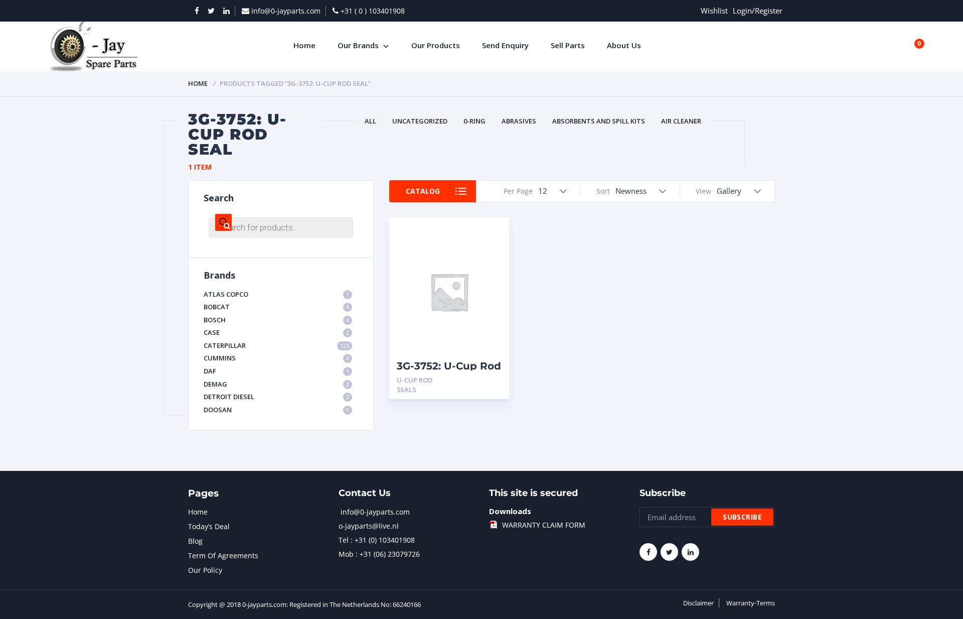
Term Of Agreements (223, 555)
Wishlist (714, 11)
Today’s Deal (209, 526)
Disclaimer (698, 602)
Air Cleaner (681, 121)
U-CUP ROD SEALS (414, 385)
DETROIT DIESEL (276, 396)
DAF (276, 371)
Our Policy (205, 570)
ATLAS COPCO (276, 294)
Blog (195, 541)
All (370, 121)
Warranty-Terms (750, 602)
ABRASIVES (519, 121)
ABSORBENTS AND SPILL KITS (598, 121)
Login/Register (757, 11)
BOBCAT (276, 306)
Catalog (423, 191)
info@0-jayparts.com (375, 512)
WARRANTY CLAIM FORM (543, 525)
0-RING (474, 121)
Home (198, 83)
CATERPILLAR (276, 345)
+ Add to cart (474, 380)
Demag (276, 384)
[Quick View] (490, 233)
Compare (490, 251)
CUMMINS (276, 357)
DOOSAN (276, 409)
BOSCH (276, 319)
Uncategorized (419, 121)
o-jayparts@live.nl (369, 526)
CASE (276, 332)
